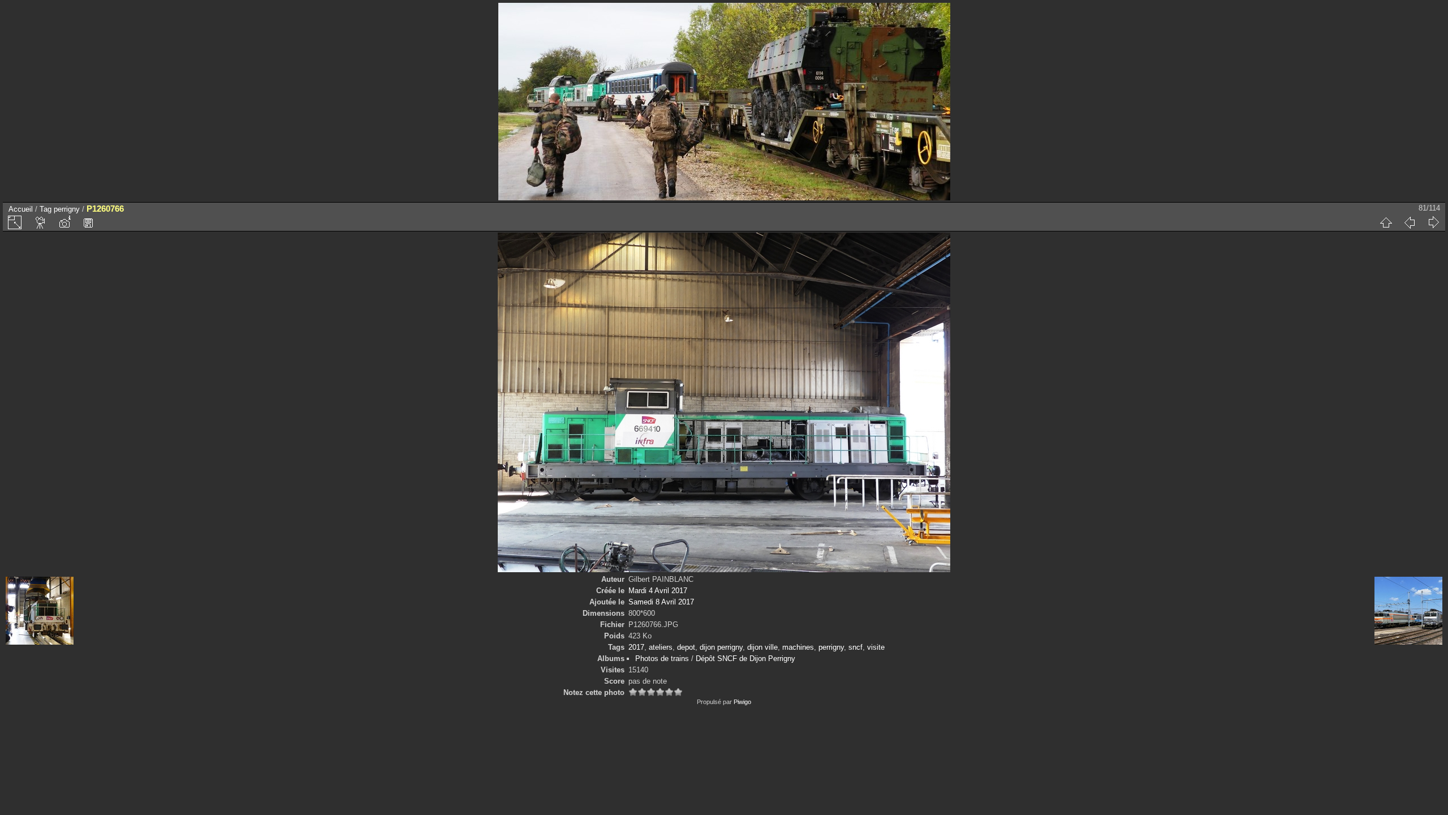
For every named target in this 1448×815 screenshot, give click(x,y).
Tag (45, 209)
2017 (636, 647)
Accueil (20, 209)
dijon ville (762, 647)
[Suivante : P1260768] (1433, 222)
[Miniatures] (1386, 222)
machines (798, 647)
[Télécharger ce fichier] (88, 222)
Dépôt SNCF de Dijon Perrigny (745, 658)
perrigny (67, 209)
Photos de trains (662, 658)
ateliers (661, 647)
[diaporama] (41, 222)
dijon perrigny (721, 647)
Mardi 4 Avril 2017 (657, 590)
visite (876, 647)
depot (686, 647)
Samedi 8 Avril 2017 (661, 602)
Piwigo (742, 701)
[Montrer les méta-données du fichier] (64, 222)
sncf (855, 647)
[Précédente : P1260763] (1409, 222)
